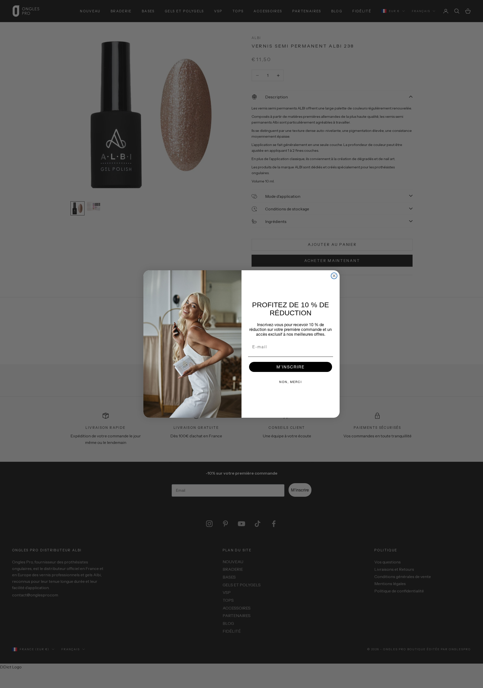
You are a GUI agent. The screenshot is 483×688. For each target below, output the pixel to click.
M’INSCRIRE (290, 366)
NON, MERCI (290, 382)
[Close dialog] (334, 276)
